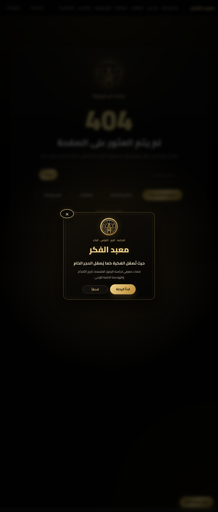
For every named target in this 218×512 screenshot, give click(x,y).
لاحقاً (95, 289)
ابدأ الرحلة (123, 289)
